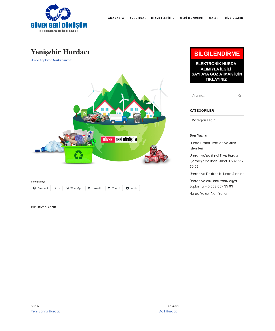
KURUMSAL (137, 18)
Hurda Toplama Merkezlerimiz (51, 60)
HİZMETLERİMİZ (163, 18)
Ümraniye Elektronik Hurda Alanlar (217, 174)
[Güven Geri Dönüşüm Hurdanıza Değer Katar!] (59, 17)
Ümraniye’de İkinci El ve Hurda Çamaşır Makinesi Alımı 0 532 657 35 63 (216, 161)
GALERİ (214, 18)
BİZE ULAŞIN (234, 18)
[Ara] (240, 95)
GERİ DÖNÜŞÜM (192, 18)
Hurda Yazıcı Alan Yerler (208, 193)
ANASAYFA (116, 18)
